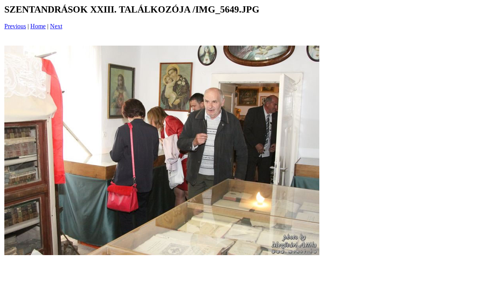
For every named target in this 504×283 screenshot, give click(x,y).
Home (38, 26)
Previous (15, 26)
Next (56, 26)
